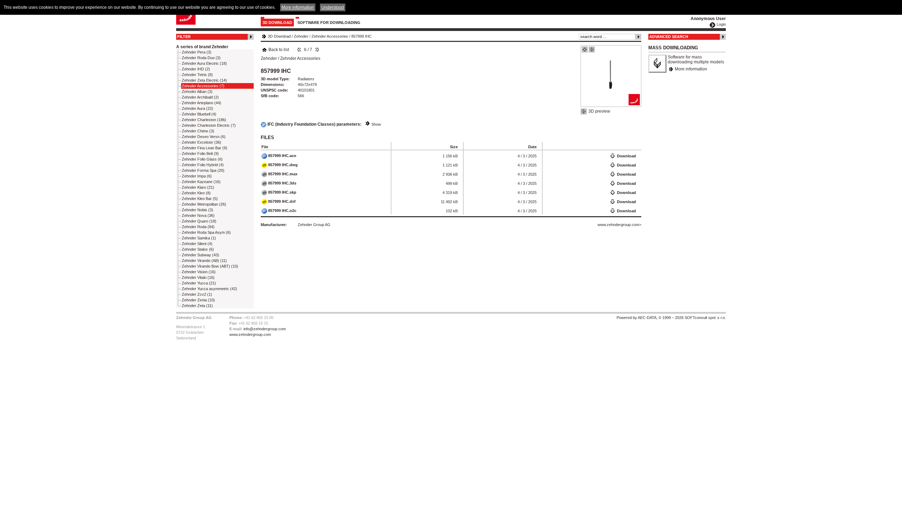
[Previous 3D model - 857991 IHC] (299, 49)
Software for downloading (328, 22)
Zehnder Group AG (314, 225)
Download (626, 156)
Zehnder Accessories (329, 36)
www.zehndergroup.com (618, 225)
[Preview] (585, 49)
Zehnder (301, 36)
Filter (184, 37)
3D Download (277, 22)
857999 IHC (361, 36)
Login (721, 24)
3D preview (599, 111)
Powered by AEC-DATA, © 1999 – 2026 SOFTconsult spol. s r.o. (671, 317)
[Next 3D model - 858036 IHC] (317, 49)
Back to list (278, 49)
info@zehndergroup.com (264, 329)
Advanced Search (668, 37)
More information (691, 69)
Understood (332, 7)
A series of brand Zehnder (202, 46)
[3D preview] (592, 49)
